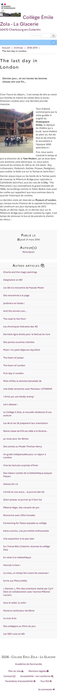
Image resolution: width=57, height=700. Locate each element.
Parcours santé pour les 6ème (18, 610)
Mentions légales (37, 671)
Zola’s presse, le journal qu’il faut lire (22, 500)
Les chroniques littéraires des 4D (20, 326)
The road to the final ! (14, 319)
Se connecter (45, 689)
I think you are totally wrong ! (18, 396)
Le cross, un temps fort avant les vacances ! (26, 573)
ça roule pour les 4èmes (15, 439)
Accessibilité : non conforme (35, 676)
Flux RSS (45, 681)
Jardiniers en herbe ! (13, 303)
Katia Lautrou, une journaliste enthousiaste (26, 531)
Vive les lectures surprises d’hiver (20, 465)
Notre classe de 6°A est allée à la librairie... (25, 431)
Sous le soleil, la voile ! (15, 603)
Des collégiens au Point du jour (19, 626)
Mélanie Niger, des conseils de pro (21, 507)
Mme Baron (28, 252)
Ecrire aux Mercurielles (15, 581)
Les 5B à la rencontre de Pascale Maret (23, 288)
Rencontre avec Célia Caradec (19, 515)
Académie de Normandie (28, 664)
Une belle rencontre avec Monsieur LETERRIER (27, 389)
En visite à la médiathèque (17, 557)
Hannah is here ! (11, 565)
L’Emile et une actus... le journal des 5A (23, 492)
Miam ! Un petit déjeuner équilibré (21, 350)
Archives (18, 48)
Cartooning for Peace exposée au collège (25, 523)
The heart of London (14, 365)
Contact (8, 676)
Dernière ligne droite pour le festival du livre (26, 334)
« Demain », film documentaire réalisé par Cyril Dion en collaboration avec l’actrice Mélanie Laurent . (28, 591)
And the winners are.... (15, 311)
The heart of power (13, 358)
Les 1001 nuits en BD (14, 634)
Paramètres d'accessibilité (19, 681)
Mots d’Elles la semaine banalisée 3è (22, 381)
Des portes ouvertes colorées (18, 342)
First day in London (13, 373)
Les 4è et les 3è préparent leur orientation (25, 423)
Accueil (6, 48)
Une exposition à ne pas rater (18, 539)
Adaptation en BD (12, 280)
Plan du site (14, 671)
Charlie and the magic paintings (20, 272)
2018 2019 (32, 48)
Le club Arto (9, 618)
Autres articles (27, 266)
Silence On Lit (10, 484)
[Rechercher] (53, 35)
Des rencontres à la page (16, 295)
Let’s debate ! (10, 404)
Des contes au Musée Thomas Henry (22, 446)
